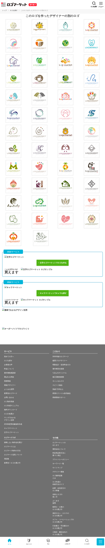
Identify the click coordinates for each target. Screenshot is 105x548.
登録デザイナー (10, 385)
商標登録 (7, 381)
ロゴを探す (14, 10)
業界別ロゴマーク (10, 393)
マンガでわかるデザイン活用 (10, 418)
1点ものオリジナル (59, 373)
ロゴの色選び (9, 413)
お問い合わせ (9, 397)
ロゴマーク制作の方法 (12, 450)
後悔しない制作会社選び (13, 442)
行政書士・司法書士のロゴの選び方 (60, 526)
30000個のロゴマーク (60, 356)
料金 (48, 544)
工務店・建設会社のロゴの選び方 (59, 533)
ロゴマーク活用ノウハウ (13, 454)
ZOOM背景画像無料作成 (13, 424)
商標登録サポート (59, 397)
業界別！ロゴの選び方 (12, 463)
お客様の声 (67, 544)
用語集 (6, 458)
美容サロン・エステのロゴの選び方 (60, 514)
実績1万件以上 (57, 389)
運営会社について (59, 449)
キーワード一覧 (58, 463)
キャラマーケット (10, 428)
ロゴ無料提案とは (57, 476)
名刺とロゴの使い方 (57, 495)
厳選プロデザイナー (59, 360)
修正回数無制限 (58, 377)
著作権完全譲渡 (58, 368)
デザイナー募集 (58, 471)
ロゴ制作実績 (9, 401)
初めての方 (29, 544)
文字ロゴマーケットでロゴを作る (53, 263)
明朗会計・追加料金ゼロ (61, 364)
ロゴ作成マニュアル (11, 405)
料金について (9, 368)
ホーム (9, 544)
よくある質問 (9, 389)
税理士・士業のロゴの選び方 (58, 508)
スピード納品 (57, 385)
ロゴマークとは (10, 446)
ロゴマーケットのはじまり (59, 443)
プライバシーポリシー (60, 459)
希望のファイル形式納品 (61, 393)
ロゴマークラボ (10, 437)
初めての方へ (9, 356)
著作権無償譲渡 (10, 373)
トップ (4, 10)
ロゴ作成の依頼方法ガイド (58, 482)
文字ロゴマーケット (11, 432)
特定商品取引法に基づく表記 (59, 454)
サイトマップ (57, 467)
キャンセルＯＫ (58, 381)
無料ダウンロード (10, 409)
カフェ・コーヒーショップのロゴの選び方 (63, 520)
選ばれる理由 (9, 377)
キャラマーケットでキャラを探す (53, 293)
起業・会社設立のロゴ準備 (59, 489)
